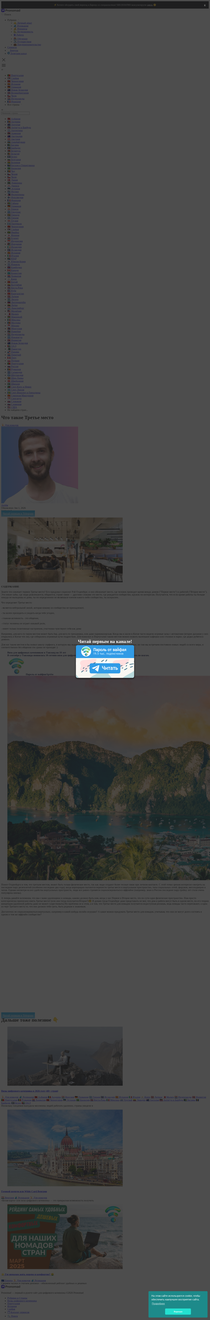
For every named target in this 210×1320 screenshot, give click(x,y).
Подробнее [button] (158, 1303)
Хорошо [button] (178, 1311)
